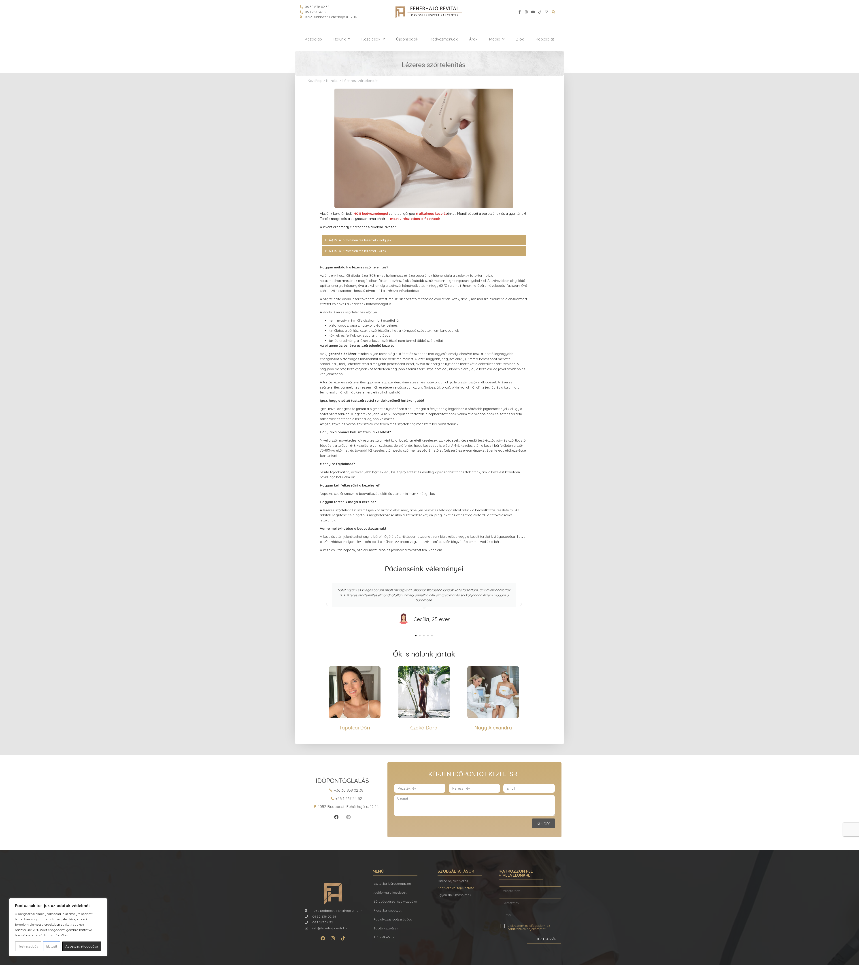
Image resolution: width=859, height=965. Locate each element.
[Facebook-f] (519, 12)
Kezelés (332, 81)
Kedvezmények (444, 39)
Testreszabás (28, 946)
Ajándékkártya (384, 937)
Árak (473, 39)
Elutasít (51, 946)
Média (494, 39)
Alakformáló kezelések (390, 893)
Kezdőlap (313, 39)
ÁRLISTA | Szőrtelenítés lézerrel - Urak (357, 251)
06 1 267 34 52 (315, 12)
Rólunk (339, 39)
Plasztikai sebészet (388, 910)
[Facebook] (336, 817)
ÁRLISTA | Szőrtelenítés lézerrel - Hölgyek (360, 240)
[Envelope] (546, 12)
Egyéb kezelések (386, 928)
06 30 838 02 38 (317, 7)
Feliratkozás (544, 939)
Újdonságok (407, 39)
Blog (520, 39)
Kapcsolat (545, 39)
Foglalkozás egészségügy (393, 919)
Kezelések (371, 39)
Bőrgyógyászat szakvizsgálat (395, 901)
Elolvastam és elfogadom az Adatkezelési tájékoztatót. (529, 927)
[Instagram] (526, 12)
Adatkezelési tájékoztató (456, 888)
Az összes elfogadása (81, 946)
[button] (424, 240)
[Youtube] (532, 12)
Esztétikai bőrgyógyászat (392, 884)
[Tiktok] (539, 12)
